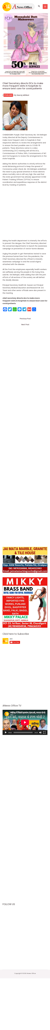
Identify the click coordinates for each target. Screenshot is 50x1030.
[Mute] (40, 732)
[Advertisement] (25, 213)
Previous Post (25, 319)
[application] (25, 722)
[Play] (5, 732)
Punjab (8, 95)
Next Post (25, 324)
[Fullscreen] (44, 732)
